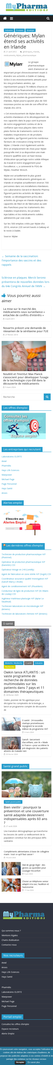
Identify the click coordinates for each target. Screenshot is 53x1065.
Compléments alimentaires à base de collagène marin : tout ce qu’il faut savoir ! (26, 853)
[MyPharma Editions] (5, 18)
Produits (19, 30)
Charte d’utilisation (10, 940)
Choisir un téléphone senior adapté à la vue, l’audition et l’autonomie (35, 884)
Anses (4, 493)
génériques (27, 51)
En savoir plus (34, 1062)
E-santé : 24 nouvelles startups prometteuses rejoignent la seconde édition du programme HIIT (35, 724)
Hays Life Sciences (10, 470)
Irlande (36, 51)
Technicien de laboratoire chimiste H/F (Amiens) (24, 613)
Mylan (18, 55)
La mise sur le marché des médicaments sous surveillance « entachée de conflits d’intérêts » (24, 312)
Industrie (9, 30)
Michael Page (8, 479)
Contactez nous (9, 944)
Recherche (9, 667)
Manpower (7, 474)
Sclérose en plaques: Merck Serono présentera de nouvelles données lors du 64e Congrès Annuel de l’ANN (25, 282)
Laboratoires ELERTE (12, 456)
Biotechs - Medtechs (13, 663)
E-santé (29, 663)
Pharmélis (6, 465)
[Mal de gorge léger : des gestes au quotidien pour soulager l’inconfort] (11, 863)
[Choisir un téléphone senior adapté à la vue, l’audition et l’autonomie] (11, 880)
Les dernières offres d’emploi (24, 545)
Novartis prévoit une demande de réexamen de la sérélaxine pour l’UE (25, 329)
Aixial (4, 461)
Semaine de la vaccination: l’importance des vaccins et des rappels (21, 260)
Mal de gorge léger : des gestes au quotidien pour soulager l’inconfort (34, 867)
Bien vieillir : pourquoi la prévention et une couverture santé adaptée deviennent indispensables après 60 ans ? (26, 815)
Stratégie (30, 30)
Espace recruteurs (10, 1028)
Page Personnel (9, 483)
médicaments (9, 55)
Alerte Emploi (8, 1033)
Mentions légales (10, 935)
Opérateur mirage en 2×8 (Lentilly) (18, 569)
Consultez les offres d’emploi (15, 1024)
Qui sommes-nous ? (11, 930)
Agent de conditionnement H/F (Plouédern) (22, 586)
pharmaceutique (29, 55)
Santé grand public (13, 802)
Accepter (20, 1062)
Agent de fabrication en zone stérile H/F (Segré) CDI (26, 574)
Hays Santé (7, 488)
